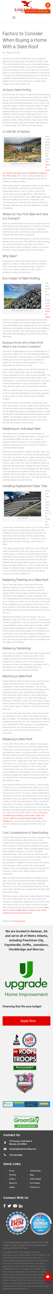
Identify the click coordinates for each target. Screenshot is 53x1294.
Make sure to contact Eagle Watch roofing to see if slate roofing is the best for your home (26, 910)
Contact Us (34, 1187)
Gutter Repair (35, 1179)
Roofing (12, 1175)
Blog (32, 1175)
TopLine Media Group (22, 1245)
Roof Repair (35, 1183)
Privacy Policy (36, 1242)
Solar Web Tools (20, 1248)
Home (11, 1171)
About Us (13, 1183)
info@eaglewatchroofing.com (22, 1149)
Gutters (12, 1179)
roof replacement (18, 921)
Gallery (12, 1187)
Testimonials (35, 1171)
